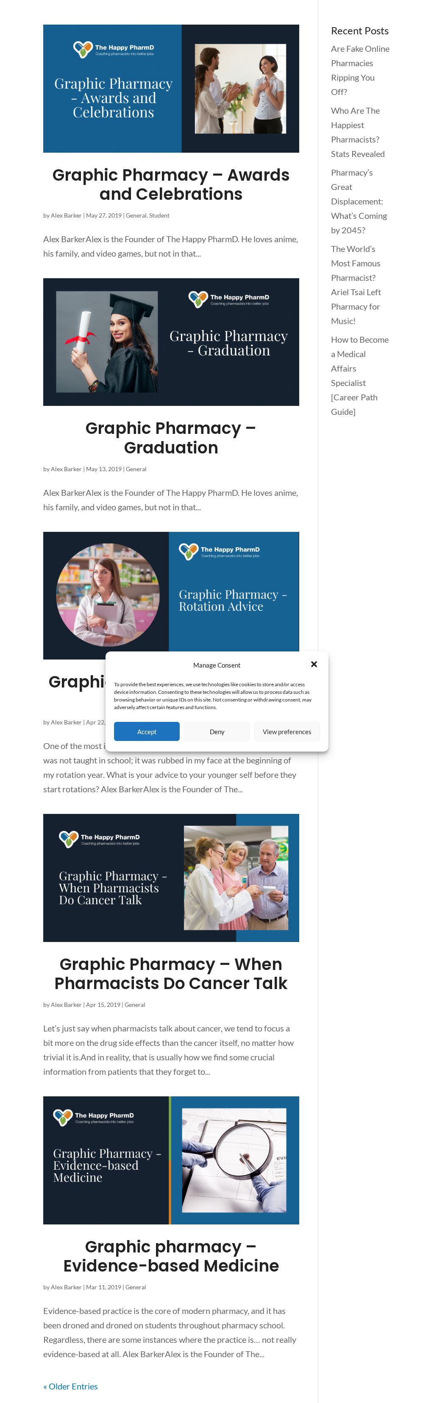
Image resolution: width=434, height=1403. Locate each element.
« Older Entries (70, 1386)
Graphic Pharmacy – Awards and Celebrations (171, 185)
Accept (147, 731)
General (136, 215)
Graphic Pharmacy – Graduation (171, 438)
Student (159, 215)
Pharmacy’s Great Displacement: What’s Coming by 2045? (359, 201)
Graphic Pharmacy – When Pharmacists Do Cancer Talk (171, 974)
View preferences (287, 731)
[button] (315, 665)
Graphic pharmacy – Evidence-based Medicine (171, 1256)
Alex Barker (66, 215)
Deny (217, 731)
